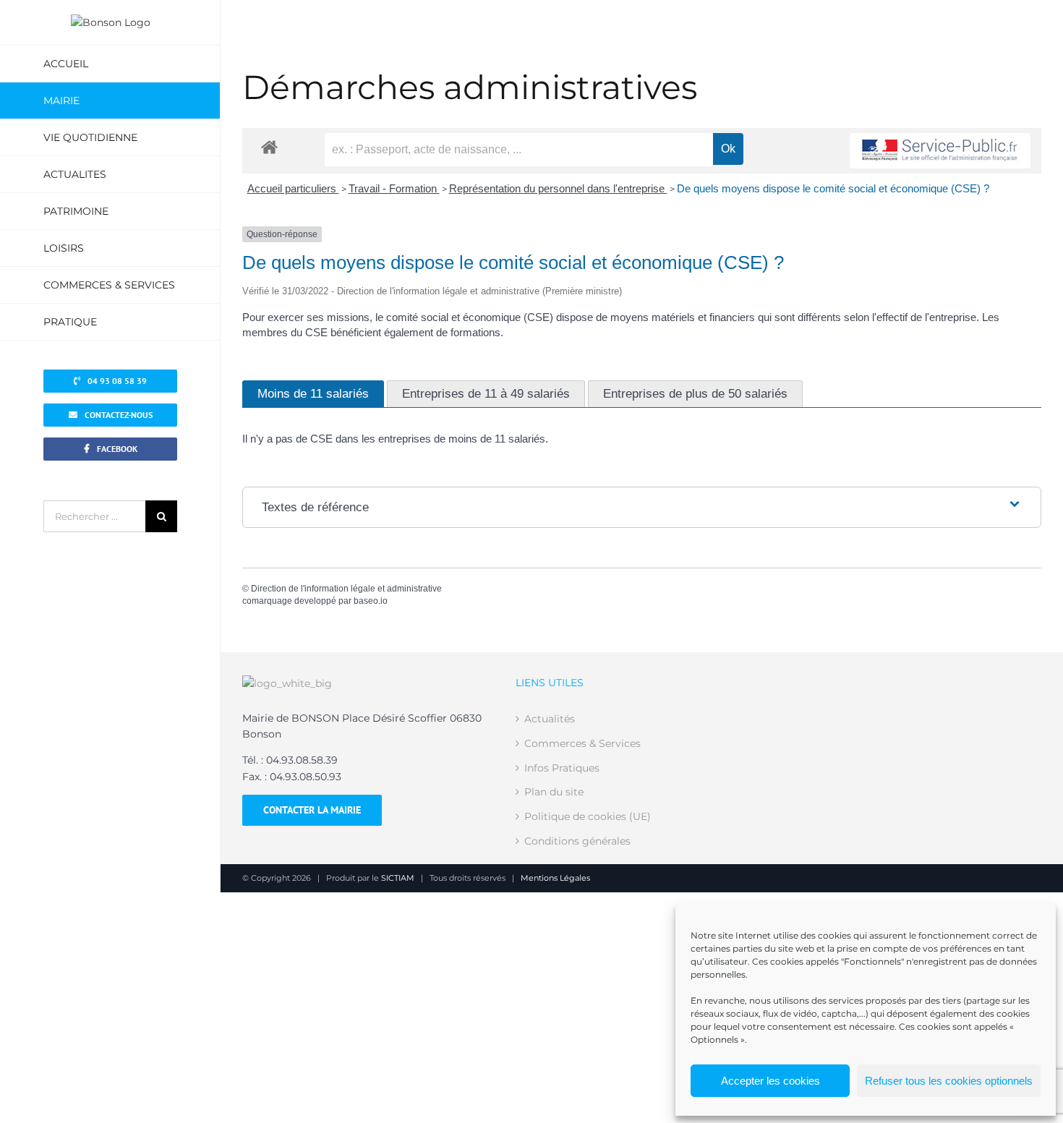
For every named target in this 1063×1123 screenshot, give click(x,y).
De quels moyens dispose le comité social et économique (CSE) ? (833, 188)
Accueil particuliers (293, 188)
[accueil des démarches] (269, 146)
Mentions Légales (555, 878)
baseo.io (371, 601)
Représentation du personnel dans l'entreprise (558, 188)
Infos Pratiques (561, 767)
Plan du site (554, 791)
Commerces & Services (582, 743)
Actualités (549, 718)
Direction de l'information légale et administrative (346, 589)
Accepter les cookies (770, 1081)
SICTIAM (397, 878)
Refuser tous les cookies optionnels (949, 1081)
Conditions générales (577, 840)
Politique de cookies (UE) (587, 816)
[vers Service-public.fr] (940, 150)
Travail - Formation (394, 188)
